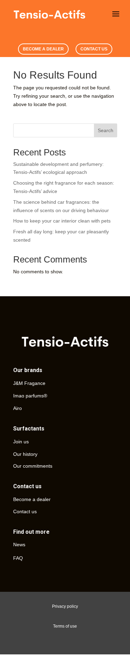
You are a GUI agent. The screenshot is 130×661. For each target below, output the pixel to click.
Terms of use (65, 626)
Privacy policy (65, 606)
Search (105, 130)
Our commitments (32, 466)
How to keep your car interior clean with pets (62, 221)
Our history (25, 454)
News (19, 544)
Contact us (25, 511)
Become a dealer (32, 499)
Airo (17, 408)
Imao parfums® (30, 395)
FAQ (18, 558)
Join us (21, 441)
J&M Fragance (29, 383)
